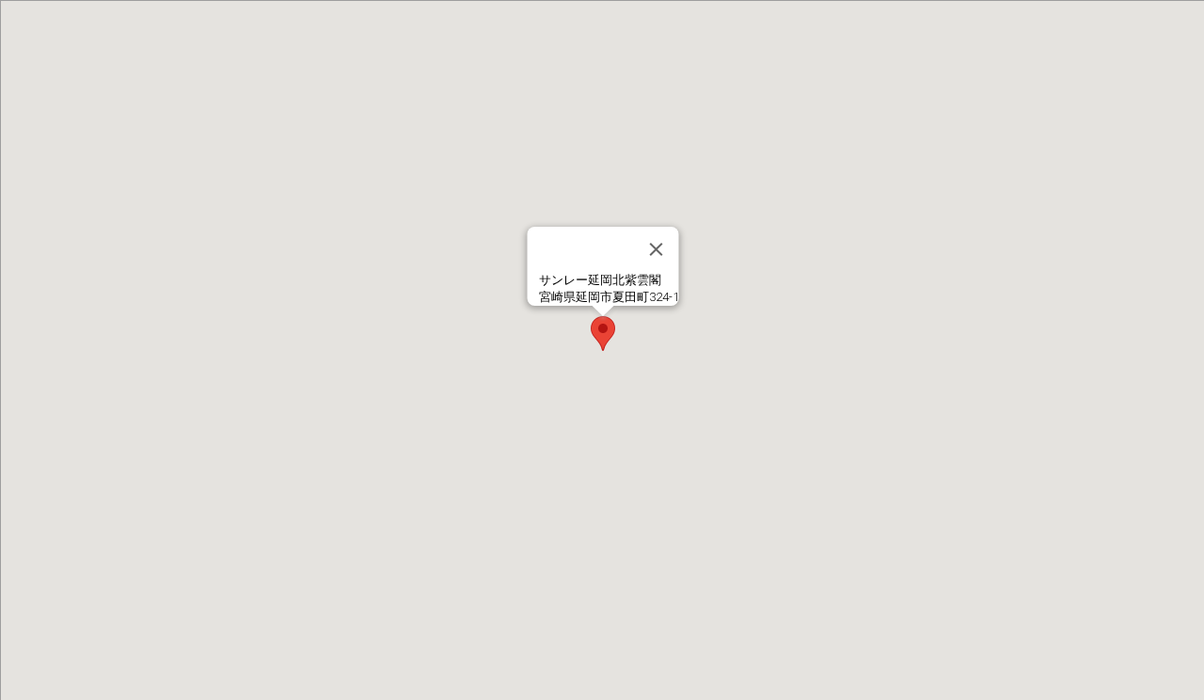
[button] (603, 333)
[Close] (656, 249)
